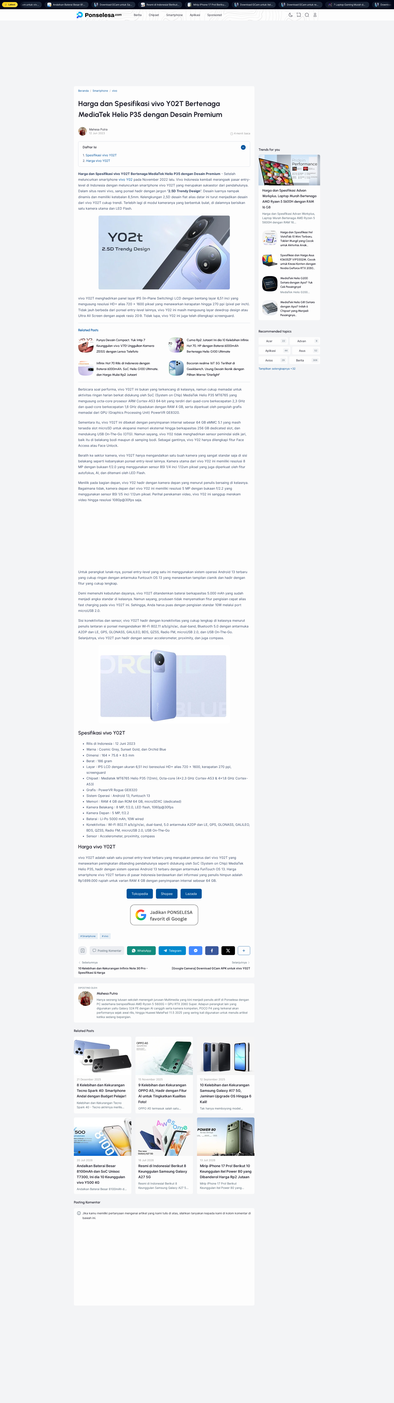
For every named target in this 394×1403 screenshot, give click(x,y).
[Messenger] (195, 950)
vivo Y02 (126, 179)
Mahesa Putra (107, 993)
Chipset (154, 15)
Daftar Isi (90, 147)
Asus (302, 350)
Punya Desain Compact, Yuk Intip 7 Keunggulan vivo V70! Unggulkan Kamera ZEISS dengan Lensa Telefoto (125, 345)
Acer (269, 341)
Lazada (191, 894)
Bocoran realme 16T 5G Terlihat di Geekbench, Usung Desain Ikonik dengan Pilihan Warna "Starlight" (215, 369)
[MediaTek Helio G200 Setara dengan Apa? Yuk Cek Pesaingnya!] (270, 290)
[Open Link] (315, 15)
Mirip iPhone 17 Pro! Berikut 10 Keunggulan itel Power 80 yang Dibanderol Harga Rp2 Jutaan (226, 1171)
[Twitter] (228, 950)
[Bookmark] (82, 951)
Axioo (269, 360)
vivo (106, 936)
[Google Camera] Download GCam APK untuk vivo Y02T (211, 968)
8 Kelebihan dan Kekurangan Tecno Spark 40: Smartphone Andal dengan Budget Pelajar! (101, 1090)
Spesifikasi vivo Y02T (101, 155)
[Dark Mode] (291, 15)
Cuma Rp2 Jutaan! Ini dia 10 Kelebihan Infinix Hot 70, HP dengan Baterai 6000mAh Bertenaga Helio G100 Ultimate (218, 345)
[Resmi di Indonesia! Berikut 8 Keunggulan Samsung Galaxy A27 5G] (164, 1154)
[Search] (307, 15)
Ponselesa (246, 1341)
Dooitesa (246, 1347)
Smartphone (174, 15)
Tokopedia (140, 894)
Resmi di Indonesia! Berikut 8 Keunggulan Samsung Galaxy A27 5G (162, 1171)
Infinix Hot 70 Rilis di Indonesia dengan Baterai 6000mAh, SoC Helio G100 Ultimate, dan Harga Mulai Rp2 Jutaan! (127, 369)
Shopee (167, 894)
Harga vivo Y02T (98, 161)
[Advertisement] (197, 53)
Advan (301, 341)
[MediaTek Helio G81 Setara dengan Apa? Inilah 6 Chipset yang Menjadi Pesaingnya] (270, 314)
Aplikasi (195, 15)
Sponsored (214, 15)
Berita (138, 15)
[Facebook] (212, 950)
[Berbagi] (244, 950)
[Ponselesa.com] (99, 15)
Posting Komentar (109, 950)
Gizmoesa (246, 1335)
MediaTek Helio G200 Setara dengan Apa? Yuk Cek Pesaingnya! (296, 282)
